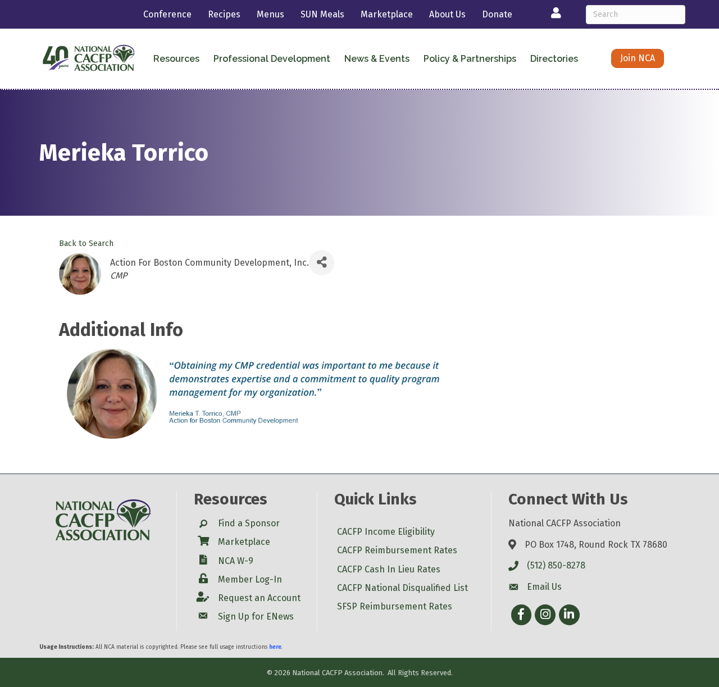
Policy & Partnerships (470, 58)
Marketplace (387, 14)
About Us (447, 14)
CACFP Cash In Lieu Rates (388, 569)
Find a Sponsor (249, 523)
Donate (497, 14)
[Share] (321, 262)
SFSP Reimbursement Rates (394, 606)
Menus (270, 14)
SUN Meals (322, 14)
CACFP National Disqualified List (402, 588)
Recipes (224, 14)
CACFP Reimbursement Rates (397, 550)
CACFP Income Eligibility (386, 531)
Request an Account (259, 598)
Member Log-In (250, 579)
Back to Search (86, 243)
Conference (167, 14)
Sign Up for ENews (256, 616)
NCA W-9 (235, 561)
